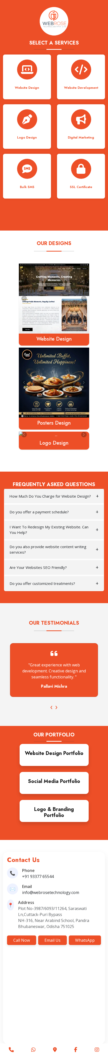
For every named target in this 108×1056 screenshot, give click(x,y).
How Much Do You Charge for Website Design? (50, 496)
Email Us (52, 940)
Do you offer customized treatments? (42, 583)
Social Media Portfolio (54, 781)
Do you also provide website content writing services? (48, 549)
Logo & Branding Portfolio (54, 812)
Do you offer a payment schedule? (39, 511)
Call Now (21, 940)
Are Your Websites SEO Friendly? (38, 567)
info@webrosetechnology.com (50, 892)
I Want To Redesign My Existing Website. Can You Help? (49, 529)
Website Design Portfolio (54, 753)
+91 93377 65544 (38, 876)
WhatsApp (85, 940)
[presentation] (51, 707)
